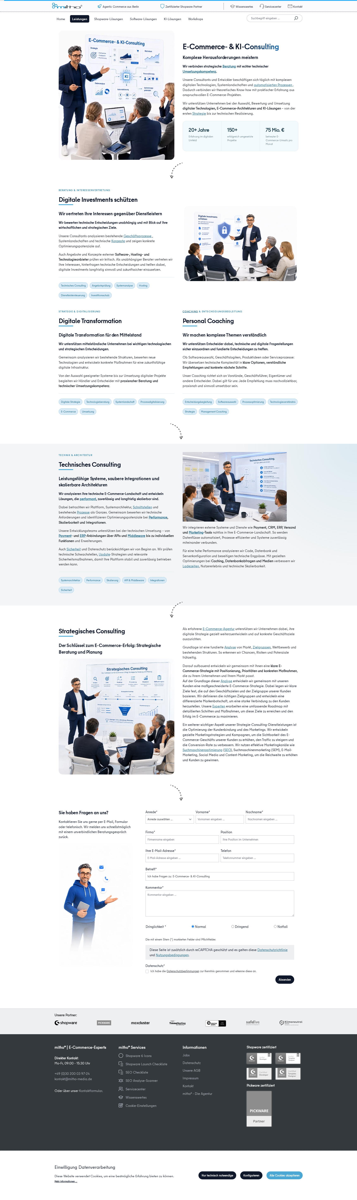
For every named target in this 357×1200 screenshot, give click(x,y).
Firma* (150, 832)
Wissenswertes (244, 7)
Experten (218, 706)
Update (104, 554)
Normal (200, 926)
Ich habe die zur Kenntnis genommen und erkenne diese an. (203, 971)
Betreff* (151, 869)
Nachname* (254, 811)
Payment (65, 535)
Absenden (285, 980)
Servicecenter (273, 7)
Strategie (199, 113)
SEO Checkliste (137, 1072)
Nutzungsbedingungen (172, 954)
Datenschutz (192, 1062)
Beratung (229, 66)
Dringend (241, 926)
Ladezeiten (191, 566)
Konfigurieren (251, 1175)
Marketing (196, 532)
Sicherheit (74, 549)
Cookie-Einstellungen (141, 1105)
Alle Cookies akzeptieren (285, 1175)
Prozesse (83, 512)
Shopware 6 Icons (139, 1055)
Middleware (136, 535)
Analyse (230, 647)
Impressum (191, 1078)
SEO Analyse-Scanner (142, 1080)
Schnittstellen (142, 507)
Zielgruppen (262, 647)
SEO (227, 749)
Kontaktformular (90, 1090)
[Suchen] (295, 18)
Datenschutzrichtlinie (272, 949)
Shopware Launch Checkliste (146, 1064)
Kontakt (297, 7)
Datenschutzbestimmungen (183, 971)
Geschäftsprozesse (138, 235)
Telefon (226, 850)
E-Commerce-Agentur (218, 628)
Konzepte (118, 240)
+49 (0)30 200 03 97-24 (72, 1073)
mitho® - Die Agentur (197, 1093)
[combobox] (268, 18)
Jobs (186, 1055)
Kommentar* (154, 887)
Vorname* (203, 811)
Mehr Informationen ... (66, 1181)
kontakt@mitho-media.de (73, 1078)
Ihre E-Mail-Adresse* (160, 850)
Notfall (282, 926)
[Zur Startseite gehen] (72, 6)
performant (88, 498)
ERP (83, 535)
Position (226, 832)
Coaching (190, 311)
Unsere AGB (191, 1070)
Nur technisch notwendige (217, 1175)
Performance (158, 517)
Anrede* (151, 811)
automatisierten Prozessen (273, 84)
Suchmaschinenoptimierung (203, 749)
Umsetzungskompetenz (199, 71)
